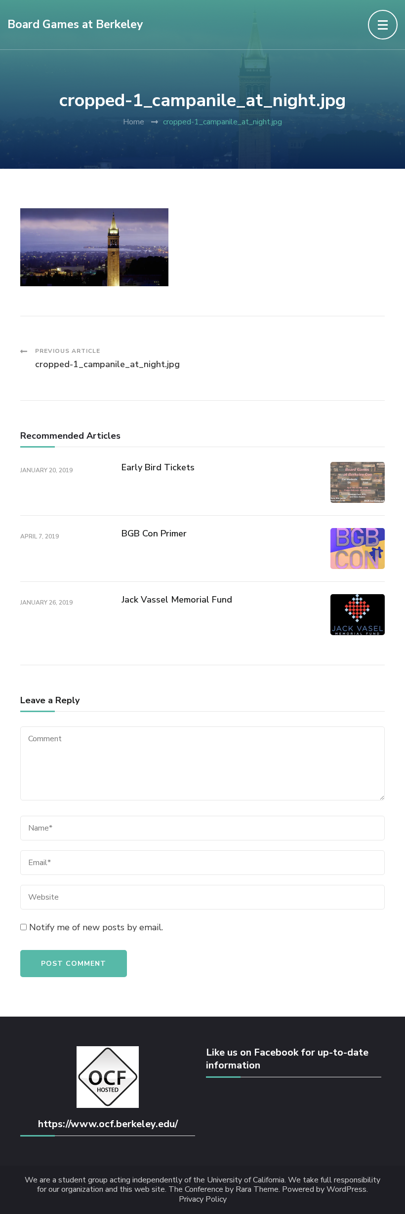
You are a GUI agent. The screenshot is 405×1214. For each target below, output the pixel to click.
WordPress (346, 1189)
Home (133, 121)
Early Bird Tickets (158, 467)
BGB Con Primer (154, 533)
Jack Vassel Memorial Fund (177, 600)
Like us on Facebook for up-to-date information (287, 1059)
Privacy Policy (203, 1199)
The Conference (195, 1189)
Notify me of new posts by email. (96, 927)
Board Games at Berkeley (75, 24)
